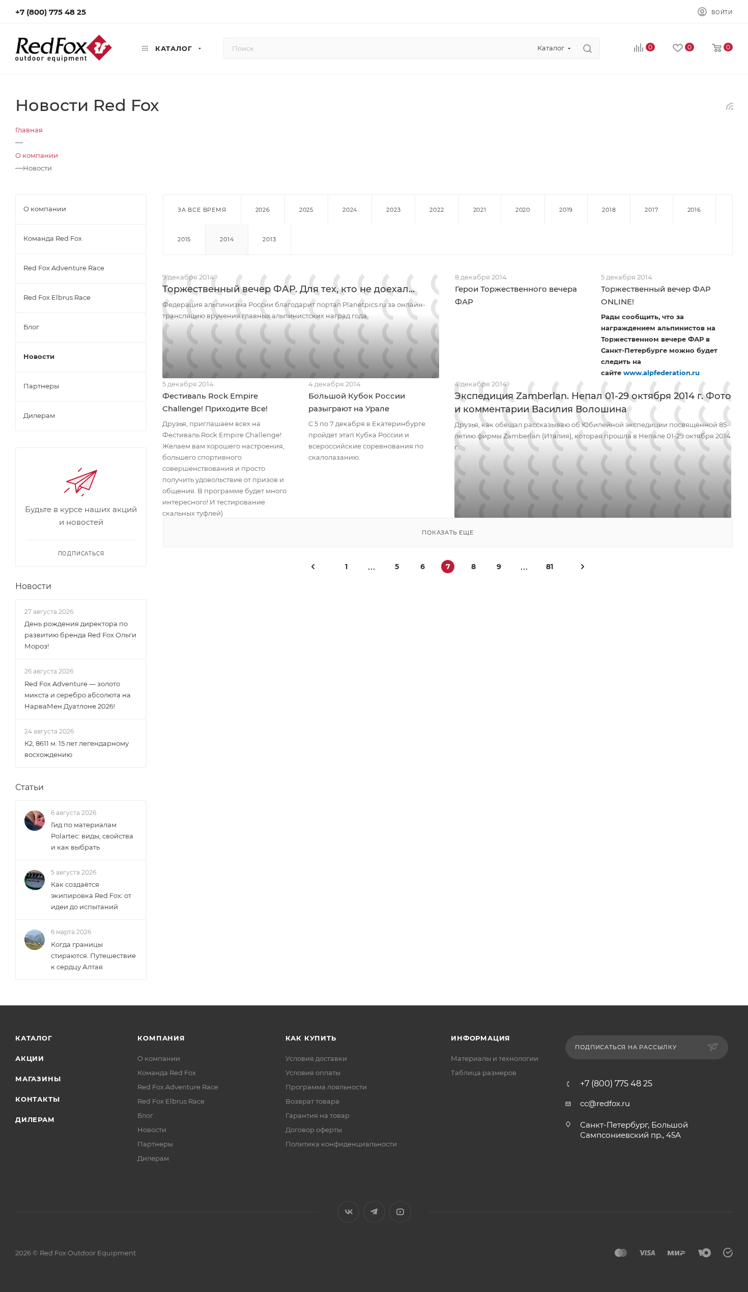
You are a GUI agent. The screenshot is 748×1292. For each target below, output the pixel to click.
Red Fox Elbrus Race (171, 1101)
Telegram (374, 1212)
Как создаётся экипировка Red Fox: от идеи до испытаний (91, 895)
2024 (349, 209)
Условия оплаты (312, 1073)
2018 (609, 209)
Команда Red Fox (166, 1073)
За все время (202, 209)
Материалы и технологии (494, 1058)
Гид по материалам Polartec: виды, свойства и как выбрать (92, 836)
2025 (306, 209)
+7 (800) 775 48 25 (50, 12)
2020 (522, 209)
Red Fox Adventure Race (177, 1087)
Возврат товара (312, 1101)
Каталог (33, 1038)
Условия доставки (316, 1058)
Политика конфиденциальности (341, 1144)
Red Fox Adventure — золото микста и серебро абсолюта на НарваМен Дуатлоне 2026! (77, 695)
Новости (33, 586)
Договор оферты (313, 1130)
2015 (184, 239)
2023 (393, 209)
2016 (694, 209)
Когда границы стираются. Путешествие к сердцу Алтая (93, 955)
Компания (161, 1038)
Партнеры (155, 1144)
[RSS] (729, 106)
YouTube (400, 1212)
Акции (29, 1058)
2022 (436, 209)
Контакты (37, 1099)
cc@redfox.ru (605, 1103)
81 (549, 566)
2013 (269, 239)
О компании (158, 1058)
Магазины (38, 1079)
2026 (262, 209)
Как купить (310, 1038)
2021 (479, 209)
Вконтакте (348, 1212)
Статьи (29, 787)
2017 (651, 209)
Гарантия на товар (317, 1115)
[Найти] (587, 48)
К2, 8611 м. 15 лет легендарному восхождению (76, 749)
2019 (566, 209)
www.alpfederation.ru (661, 373)
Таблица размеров (483, 1073)
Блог (145, 1115)
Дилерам (35, 1119)
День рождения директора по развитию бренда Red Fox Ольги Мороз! (80, 635)
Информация (480, 1038)
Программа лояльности (326, 1087)
